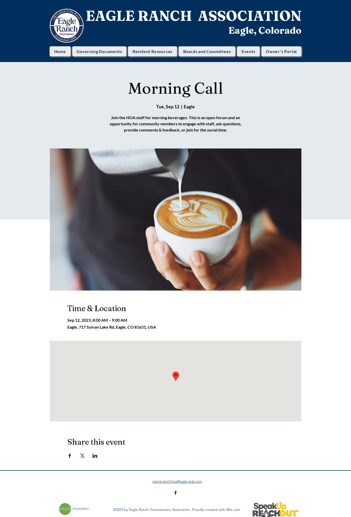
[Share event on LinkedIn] (95, 456)
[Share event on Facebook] (69, 456)
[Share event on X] (82, 456)
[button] (99, 51)
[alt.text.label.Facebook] (175, 492)
